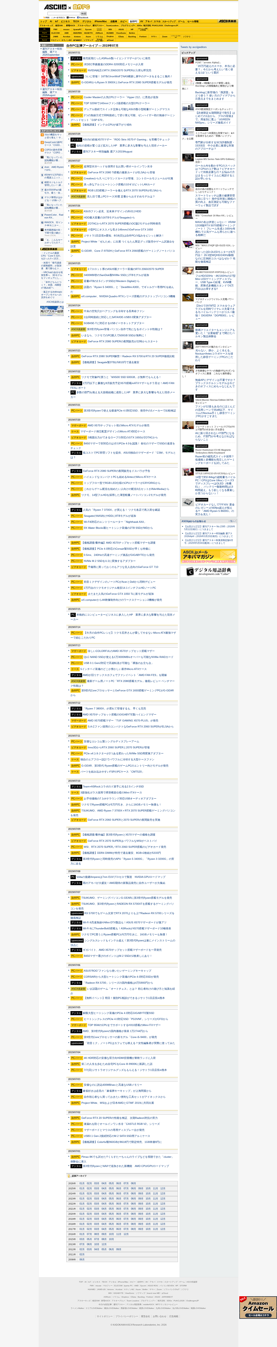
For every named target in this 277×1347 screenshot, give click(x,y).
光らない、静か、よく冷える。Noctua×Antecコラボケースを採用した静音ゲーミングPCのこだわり (214, 355)
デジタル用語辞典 (134, 1304)
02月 (89, 1183)
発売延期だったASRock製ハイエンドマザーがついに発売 (116, 58)
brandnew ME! (99, 40)
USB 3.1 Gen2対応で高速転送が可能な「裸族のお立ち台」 (119, 662)
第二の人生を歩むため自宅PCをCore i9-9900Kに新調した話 (116, 1063)
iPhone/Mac (101, 21)
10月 (148, 1188)
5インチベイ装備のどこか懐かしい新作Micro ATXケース (113, 668)
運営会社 (145, 1316)
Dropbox (110, 36)
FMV (55, 29)
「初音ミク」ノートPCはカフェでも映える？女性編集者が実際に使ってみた (129, 1043)
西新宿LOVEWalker (129, 1308)
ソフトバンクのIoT (175, 36)
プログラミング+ (128, 25)
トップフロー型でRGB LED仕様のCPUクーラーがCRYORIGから (122, 482)
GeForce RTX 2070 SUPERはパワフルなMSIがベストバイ (122, 840)
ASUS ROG (77, 33)
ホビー (123, 21)
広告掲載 (173, 1316)
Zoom (164, 37)
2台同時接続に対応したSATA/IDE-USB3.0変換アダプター (118, 317)
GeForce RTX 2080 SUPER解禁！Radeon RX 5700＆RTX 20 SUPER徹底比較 (128, 356)
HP (132, 29)
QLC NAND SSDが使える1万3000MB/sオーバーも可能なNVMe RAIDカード (129, 656)
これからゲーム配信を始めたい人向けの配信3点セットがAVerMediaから (126, 488)
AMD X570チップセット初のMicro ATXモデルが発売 (118, 425)
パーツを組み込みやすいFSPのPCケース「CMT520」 (112, 771)
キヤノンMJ (66, 40)
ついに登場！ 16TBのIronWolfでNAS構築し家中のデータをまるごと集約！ (128, 76)
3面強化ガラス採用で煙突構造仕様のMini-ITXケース (111, 792)
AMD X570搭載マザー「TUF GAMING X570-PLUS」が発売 (123, 720)
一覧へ (231, 521)
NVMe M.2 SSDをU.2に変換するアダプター (110, 560)
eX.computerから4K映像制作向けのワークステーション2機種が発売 (121, 599)
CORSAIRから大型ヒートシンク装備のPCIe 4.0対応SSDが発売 (121, 976)
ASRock (99, 33)
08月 (133, 1183)
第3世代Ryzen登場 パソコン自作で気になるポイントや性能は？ (125, 329)
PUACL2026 (157, 25)
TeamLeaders (112, 25)
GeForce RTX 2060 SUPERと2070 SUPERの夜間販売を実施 (124, 819)
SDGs (139, 25)
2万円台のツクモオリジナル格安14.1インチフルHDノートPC (120, 587)
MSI (110, 29)
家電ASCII (70, 25)
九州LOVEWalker (163, 1308)
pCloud (110, 40)
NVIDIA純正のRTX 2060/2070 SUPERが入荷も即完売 (119, 70)
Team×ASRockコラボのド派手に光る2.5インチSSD (113, 786)
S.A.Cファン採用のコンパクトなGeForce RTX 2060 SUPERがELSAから (131, 726)
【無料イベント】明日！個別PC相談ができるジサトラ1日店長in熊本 (124, 997)
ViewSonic (121, 33)
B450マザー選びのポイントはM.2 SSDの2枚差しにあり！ (118, 955)
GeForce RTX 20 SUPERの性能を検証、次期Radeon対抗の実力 (119, 1117)
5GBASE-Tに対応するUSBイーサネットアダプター (114, 323)
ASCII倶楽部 (228, 21)
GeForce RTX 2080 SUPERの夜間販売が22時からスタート (123, 341)
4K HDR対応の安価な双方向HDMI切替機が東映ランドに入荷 (120, 1057)
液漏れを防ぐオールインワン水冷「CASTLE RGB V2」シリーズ (122, 1123)
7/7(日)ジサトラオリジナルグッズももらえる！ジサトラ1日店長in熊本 (125, 1069)
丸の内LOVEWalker (180, 1308)
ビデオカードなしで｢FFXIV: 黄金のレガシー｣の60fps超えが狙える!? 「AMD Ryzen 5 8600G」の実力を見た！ (215, 509)
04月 (104, 1183)
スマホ (157, 21)
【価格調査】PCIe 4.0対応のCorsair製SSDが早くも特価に (116, 548)
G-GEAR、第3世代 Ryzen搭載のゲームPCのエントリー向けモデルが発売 (124, 765)
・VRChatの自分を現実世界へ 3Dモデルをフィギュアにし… (52, 275)
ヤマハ (154, 37)
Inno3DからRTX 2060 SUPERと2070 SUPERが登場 (119, 747)
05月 (111, 1183)
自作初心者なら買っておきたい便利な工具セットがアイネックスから (125, 1096)
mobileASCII (148, 1304)
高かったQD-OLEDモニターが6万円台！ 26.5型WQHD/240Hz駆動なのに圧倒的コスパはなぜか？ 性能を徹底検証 (215, 256)
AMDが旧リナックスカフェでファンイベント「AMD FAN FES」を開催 (125, 675)
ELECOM (55, 33)
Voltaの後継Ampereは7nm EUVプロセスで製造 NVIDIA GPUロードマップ (121, 876)
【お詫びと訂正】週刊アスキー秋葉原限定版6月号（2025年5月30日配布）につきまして (208, 541)
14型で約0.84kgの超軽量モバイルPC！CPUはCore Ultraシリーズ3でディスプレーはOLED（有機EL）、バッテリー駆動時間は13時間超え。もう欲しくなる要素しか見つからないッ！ (215, 485)
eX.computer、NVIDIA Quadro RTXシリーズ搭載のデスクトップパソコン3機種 (128, 296)
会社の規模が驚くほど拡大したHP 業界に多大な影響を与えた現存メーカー (122, 145)
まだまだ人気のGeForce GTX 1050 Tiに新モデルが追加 (121, 593)
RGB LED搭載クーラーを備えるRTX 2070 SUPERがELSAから (125, 190)
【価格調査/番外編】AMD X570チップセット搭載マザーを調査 (118, 542)
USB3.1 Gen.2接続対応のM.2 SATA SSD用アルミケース (117, 1135)
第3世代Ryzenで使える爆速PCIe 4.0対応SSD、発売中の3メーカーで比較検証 (130, 410)
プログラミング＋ (148, 1301)
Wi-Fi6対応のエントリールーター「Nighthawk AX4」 (115, 521)
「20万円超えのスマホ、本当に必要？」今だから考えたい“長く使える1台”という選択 (215, 69)
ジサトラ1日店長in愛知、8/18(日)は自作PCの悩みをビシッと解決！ (124, 235)
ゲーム (181, 21)
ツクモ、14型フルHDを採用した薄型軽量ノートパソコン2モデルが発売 (123, 494)
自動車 (113, 21)
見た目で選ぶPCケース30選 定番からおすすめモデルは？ (121, 196)
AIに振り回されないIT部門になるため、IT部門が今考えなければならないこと (215, 436)
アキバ (148, 21)
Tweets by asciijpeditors (194, 47)
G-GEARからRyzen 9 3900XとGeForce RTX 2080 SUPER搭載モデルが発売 (126, 82)
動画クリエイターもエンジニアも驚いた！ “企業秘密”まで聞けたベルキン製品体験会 (215, 333)
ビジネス (65, 21)
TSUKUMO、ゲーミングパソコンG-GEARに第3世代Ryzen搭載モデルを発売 (126, 897)
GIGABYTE (88, 33)
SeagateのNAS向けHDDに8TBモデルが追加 (110, 515)
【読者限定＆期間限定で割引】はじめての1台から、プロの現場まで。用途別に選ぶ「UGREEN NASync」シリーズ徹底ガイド (215, 117)
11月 (155, 1188)
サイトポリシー (105, 1316)
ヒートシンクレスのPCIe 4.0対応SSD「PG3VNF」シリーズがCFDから (126, 1018)
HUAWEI (110, 33)
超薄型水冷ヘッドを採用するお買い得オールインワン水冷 (118, 166)
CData (121, 37)
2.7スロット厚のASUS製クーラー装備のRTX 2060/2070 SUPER (126, 268)
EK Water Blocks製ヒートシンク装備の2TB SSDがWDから (118, 527)
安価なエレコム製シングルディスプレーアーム (111, 741)
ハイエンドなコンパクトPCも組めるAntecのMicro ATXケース (120, 476)
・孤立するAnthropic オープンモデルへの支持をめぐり (52, 295)
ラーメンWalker (77, 1308)
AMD (66, 33)
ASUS (121, 29)
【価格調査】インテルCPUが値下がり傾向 (106, 124)
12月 (162, 1188)
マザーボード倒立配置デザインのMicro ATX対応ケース (112, 431)
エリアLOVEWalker (94, 1308)
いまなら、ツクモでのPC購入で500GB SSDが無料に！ (114, 335)
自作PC (80, 7)
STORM (183, 1286)
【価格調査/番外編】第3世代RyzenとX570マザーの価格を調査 (118, 834)
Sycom (88, 29)
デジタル (86, 21)
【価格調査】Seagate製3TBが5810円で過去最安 (110, 362)
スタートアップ (168, 21)
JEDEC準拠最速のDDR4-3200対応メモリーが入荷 (113, 64)
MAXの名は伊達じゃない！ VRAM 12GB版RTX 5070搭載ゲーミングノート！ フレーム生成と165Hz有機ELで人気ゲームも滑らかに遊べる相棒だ (215, 228)
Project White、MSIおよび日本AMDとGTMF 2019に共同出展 (117, 1102)
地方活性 (147, 25)
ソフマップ (88, 40)
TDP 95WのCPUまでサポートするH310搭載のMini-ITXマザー (124, 1025)
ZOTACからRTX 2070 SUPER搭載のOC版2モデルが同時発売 (124, 223)
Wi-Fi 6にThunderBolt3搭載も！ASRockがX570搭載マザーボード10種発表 (127, 928)
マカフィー (55, 40)
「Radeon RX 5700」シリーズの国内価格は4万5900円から (118, 982)
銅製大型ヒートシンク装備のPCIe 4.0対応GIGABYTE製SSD (118, 1012)
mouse (66, 29)
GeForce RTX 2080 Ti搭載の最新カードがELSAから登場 (121, 172)
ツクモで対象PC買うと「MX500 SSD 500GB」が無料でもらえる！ (121, 377)
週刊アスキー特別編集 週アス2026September (52, 51)
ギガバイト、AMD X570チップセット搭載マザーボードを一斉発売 (122, 949)
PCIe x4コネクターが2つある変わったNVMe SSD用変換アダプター (124, 753)
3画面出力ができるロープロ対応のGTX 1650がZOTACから (123, 437)
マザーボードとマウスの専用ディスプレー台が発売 (114, 1129)
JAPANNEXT (77, 40)
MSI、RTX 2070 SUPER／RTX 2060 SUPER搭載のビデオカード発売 (125, 846)
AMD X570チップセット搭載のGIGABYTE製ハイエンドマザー (119, 714)
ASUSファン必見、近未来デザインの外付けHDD (112, 211)
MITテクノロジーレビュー (167, 1304)
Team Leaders (133, 1301)
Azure (88, 37)
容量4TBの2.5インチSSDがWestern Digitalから (112, 281)
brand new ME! (153, 1293)
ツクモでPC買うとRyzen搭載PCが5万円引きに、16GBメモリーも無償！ (124, 934)
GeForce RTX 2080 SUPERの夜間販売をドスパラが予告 (116, 470)
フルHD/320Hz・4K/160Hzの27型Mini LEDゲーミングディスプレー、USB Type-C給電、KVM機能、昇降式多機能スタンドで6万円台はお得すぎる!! (215, 282)
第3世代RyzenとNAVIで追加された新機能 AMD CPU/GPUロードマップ (126, 1165)
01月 (82, 1183)
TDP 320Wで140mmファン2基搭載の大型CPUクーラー (117, 103)
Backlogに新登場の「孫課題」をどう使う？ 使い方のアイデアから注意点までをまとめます (215, 95)
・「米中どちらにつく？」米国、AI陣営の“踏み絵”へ (51, 285)
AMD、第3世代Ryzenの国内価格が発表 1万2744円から (115, 1031)
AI (51, 21)
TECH (76, 21)
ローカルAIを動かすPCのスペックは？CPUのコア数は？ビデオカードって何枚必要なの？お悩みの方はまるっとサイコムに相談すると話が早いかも (215, 172)
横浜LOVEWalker (111, 1308)
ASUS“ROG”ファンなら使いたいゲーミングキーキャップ (117, 970)
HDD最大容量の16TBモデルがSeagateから (109, 217)
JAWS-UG (101, 1289)
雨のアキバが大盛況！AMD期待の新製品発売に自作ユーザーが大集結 (124, 882)
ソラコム (99, 37)
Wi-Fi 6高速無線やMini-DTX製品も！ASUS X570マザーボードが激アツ (125, 922)
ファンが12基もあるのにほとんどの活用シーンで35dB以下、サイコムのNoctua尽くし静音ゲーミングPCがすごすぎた (215, 411)
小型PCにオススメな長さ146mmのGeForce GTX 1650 (120, 229)
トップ (43, 21)
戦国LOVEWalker (198, 1308)
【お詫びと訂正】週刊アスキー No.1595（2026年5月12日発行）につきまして (209, 528)
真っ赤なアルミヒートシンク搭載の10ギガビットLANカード (119, 184)
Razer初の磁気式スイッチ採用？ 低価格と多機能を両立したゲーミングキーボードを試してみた (216, 459)
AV (141, 21)
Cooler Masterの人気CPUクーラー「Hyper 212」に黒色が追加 (121, 97)
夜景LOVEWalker (146, 1308)
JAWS (55, 37)
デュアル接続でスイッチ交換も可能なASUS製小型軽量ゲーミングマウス (127, 109)
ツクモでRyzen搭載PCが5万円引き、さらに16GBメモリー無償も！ (121, 804)
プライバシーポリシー (127, 1316)
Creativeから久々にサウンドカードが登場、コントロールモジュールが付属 (128, 178)
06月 (118, 1183)
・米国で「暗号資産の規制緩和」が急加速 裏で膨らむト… (51, 265)
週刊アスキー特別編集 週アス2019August (107, 151)
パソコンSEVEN (99, 29)
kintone (77, 37)
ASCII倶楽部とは (55, 302)
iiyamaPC (77, 29)
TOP (81, 1282)
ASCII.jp (55, 7)
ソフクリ (187, 37)
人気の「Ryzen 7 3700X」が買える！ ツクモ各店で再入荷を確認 (121, 509)
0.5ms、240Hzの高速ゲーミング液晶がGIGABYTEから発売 (119, 554)
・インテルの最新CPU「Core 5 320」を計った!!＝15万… (51, 256)
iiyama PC (128, 1286)
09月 (140, 1188)
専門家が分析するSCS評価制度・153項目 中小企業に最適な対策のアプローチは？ (215, 145)
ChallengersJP (171, 25)
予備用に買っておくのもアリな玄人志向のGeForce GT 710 (123, 566)
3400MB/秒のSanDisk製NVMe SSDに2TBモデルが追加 (116, 275)
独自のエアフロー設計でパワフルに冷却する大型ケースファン (117, 759)
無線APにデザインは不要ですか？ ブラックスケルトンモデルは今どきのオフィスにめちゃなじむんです (216, 384)
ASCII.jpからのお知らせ (194, 521)
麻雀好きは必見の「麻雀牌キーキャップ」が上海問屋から (117, 1090)
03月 (96, 1183)
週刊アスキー (98, 25)
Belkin (132, 33)
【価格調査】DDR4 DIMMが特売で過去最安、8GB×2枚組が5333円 (121, 852)
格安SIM (59, 25)
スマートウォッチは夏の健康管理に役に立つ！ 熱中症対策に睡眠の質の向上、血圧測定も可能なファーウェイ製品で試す (215, 200)
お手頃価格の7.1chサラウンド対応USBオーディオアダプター (120, 798)
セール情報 (193, 21)
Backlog (132, 37)
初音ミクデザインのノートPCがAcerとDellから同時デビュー (119, 581)
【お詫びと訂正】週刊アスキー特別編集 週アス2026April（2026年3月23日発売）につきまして (208, 535)
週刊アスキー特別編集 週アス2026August (52, 92)
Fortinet (142, 37)
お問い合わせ (159, 1316)
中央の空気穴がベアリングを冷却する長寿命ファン (114, 311)
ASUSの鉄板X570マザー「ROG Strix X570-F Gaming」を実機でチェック (126, 139)
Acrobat (66, 37)
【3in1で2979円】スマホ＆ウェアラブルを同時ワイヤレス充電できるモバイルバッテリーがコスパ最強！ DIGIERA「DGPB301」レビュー (215, 312)
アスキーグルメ (84, 25)
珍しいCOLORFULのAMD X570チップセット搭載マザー (121, 650)
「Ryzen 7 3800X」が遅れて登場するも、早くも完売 (114, 708)
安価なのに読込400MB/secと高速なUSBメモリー (113, 1084)
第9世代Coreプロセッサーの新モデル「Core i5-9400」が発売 (120, 1037)
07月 (126, 1183)
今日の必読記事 (105, 1304)
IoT (56, 21)
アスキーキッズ (46, 25)
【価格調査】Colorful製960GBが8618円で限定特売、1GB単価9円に (121, 1141)
